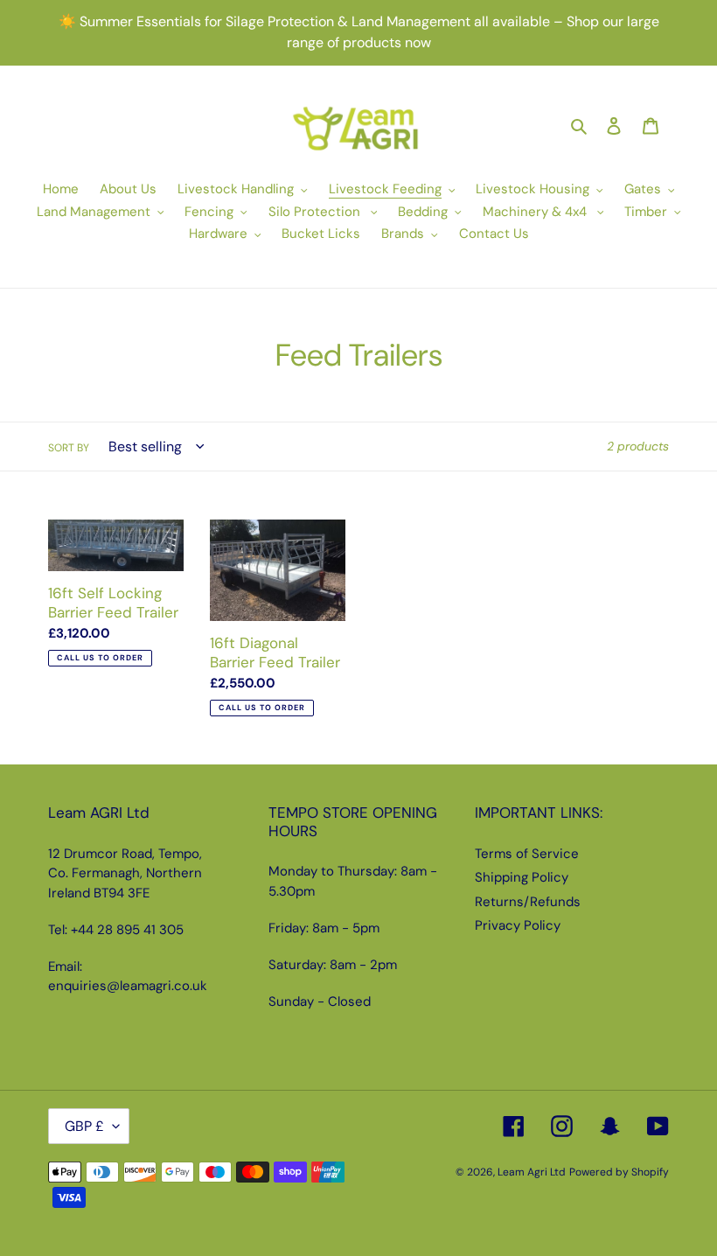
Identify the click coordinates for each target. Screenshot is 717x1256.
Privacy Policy (517, 925)
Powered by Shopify (619, 1172)
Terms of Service (527, 853)
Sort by (68, 448)
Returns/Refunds (528, 902)
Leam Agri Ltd (532, 1172)
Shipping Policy (521, 877)
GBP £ (84, 1126)
